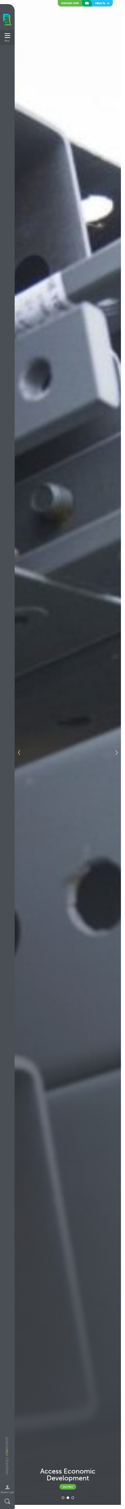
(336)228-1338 (70, 3)
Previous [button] (19, 752)
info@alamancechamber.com (87, 3)
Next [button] (117, 752)
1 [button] (63, 1497)
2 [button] (68, 1497)
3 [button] (72, 1497)
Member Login (7, 1492)
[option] (60, 752)
